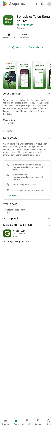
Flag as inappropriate (16, 241)
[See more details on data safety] (12, 195)
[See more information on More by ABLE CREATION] (49, 225)
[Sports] (8, 131)
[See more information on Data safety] (49, 138)
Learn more (16, 167)
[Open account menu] (49, 4)
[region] (27, 36)
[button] (14, 38)
